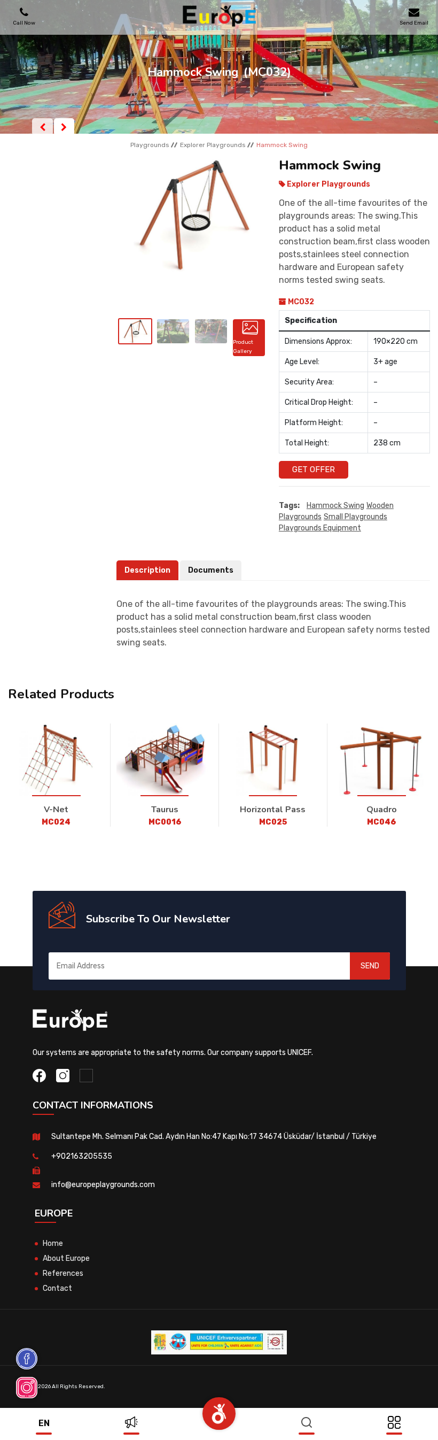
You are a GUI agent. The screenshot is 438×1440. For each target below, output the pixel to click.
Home (53, 1243)
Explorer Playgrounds (213, 145)
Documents (210, 570)
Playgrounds (149, 145)
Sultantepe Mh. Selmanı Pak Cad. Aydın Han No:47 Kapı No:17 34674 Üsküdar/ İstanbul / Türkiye (214, 1136)
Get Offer (313, 469)
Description (147, 570)
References (63, 1273)
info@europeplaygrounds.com (103, 1184)
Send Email (414, 23)
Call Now (24, 23)
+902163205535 (81, 1156)
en (44, 1423)
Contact (57, 1288)
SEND (370, 966)
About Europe (66, 1258)
